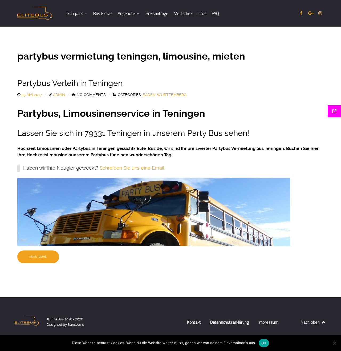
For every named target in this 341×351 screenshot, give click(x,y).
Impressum (268, 322)
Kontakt (194, 322)
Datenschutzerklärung (229, 322)
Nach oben (311, 322)
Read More (38, 257)
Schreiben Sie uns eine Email (132, 168)
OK (263, 343)
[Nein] (334, 343)
